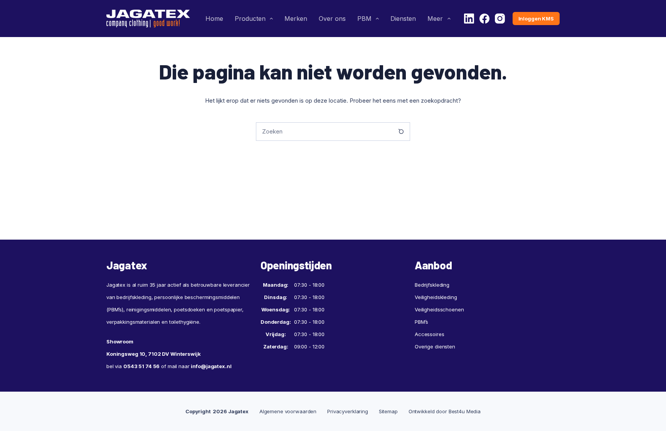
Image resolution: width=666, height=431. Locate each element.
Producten (250, 18)
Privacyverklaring (347, 411)
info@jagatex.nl (211, 366)
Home (214, 18)
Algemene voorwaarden (287, 411)
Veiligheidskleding (436, 297)
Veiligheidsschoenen (439, 309)
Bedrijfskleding (432, 285)
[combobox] (324, 131)
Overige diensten (435, 346)
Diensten (403, 18)
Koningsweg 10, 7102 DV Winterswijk (153, 354)
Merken (295, 18)
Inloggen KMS (536, 18)
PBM (364, 18)
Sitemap (388, 411)
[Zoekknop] (401, 131)
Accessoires (429, 334)
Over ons (332, 18)
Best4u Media (465, 411)
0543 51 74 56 (141, 366)
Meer (435, 18)
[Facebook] (484, 19)
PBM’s (421, 322)
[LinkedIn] (469, 19)
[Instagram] (500, 19)
